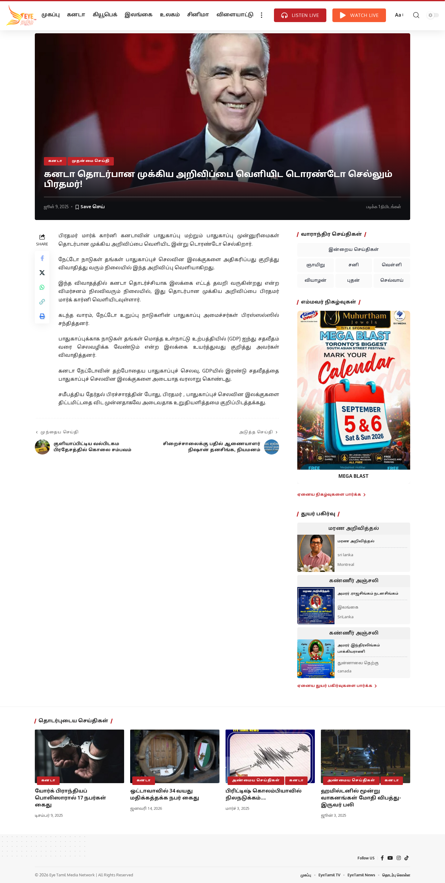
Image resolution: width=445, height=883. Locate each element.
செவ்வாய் (392, 280)
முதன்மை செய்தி (91, 161)
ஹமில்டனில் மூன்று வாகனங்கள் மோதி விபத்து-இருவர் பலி (361, 798)
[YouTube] (390, 858)
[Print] (42, 316)
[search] (416, 15)
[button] (305, 392)
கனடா (55, 161)
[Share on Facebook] (42, 258)
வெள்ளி (392, 265)
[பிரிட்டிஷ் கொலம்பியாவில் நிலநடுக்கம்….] (270, 756)
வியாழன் (316, 280)
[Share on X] (42, 273)
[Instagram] (398, 858)
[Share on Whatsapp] (42, 287)
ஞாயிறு (315, 265)
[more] (261, 15)
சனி (353, 265)
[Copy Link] (42, 302)
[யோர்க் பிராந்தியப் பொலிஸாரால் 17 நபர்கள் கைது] (79, 756)
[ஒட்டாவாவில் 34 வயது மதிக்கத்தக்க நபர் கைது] (174, 756)
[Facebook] (382, 858)
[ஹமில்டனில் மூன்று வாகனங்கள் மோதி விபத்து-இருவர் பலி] (365, 756)
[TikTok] (406, 858)
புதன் (353, 280)
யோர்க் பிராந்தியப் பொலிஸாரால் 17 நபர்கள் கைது (70, 798)
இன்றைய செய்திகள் (353, 249)
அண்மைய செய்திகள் (256, 780)
